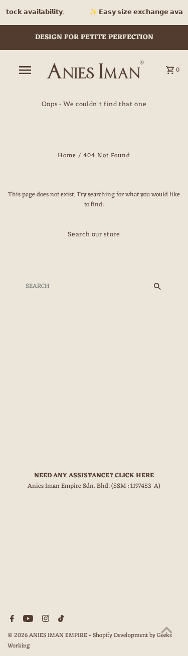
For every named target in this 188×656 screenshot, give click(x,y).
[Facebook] (11, 620)
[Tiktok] (60, 620)
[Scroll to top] (166, 629)
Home (67, 155)
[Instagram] (44, 620)
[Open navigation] (25, 70)
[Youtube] (27, 620)
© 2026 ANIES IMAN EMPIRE (48, 635)
